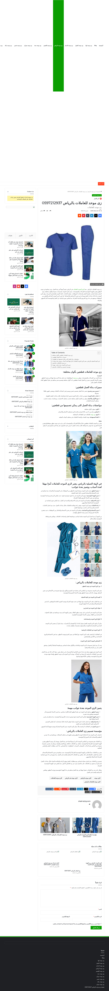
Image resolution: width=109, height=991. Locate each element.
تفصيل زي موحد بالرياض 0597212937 (94, 987)
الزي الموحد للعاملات (78, 289)
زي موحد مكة (8, 45)
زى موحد (96, 778)
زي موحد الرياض (58, 45)
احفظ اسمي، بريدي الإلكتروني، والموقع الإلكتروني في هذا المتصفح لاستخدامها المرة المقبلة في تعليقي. (76, 923)
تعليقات (10, 235)
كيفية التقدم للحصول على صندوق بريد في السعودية (14, 327)
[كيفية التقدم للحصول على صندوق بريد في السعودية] (29, 268)
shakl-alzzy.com (94, 210)
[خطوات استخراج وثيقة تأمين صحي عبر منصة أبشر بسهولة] (29, 276)
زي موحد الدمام (69, 45)
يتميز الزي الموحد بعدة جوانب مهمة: (62, 365)
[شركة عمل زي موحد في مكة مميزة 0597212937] (29, 363)
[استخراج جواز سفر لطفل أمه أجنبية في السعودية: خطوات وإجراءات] (29, 244)
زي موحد (75, 378)
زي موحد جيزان (28, 45)
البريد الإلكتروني (97, 916)
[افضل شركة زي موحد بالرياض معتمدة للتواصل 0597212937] (49, 856)
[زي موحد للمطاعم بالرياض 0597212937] (29, 356)
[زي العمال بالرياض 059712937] (71, 860)
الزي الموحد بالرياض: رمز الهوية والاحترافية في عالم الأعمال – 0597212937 (94, 864)
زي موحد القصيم (48, 45)
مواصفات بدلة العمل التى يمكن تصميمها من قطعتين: (66, 359)
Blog (95, 45)
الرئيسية (101, 45)
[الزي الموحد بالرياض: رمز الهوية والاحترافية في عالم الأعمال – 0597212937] (92, 856)
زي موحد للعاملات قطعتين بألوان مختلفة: (62, 355)
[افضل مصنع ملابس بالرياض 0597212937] (29, 348)
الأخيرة (31, 235)
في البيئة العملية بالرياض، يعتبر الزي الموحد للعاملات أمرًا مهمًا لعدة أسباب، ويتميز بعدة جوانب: (76, 361)
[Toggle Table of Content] (98, 352)
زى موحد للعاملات (56, 778)
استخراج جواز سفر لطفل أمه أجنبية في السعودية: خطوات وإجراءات (15, 243)
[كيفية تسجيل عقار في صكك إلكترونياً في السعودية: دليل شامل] (29, 260)
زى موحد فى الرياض (71, 778)
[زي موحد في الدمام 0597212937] (29, 378)
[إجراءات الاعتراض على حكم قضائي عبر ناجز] (29, 252)
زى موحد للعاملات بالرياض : (60, 363)
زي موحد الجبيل (79, 45)
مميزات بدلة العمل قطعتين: (59, 357)
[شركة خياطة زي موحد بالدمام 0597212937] (29, 371)
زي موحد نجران (100, 984)
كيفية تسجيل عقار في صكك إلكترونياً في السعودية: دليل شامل (16, 259)
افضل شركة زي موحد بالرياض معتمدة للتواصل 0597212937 (51, 863)
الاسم (100, 909)
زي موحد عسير (18, 45)
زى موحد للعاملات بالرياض (91, 782)
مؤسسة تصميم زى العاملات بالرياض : (61, 367)
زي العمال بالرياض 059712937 (72, 871)
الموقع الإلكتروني (66, 916)
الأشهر (20, 235)
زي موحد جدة (37, 45)
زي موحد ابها (89, 45)
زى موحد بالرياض (85, 778)
